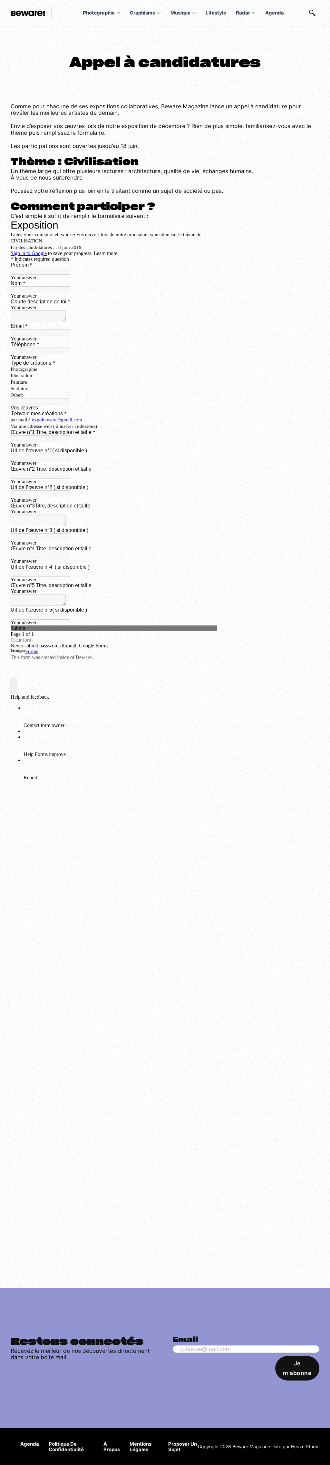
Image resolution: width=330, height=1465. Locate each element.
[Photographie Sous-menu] (118, 13)
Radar (243, 13)
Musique (180, 13)
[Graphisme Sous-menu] (159, 13)
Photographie (99, 13)
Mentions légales (140, 1446)
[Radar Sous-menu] (254, 13)
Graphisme (142, 13)
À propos (111, 1446)
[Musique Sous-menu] (194, 13)
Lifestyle (216, 13)
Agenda (274, 13)
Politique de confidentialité (66, 1446)
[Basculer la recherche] (312, 12)
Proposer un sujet (182, 1446)
